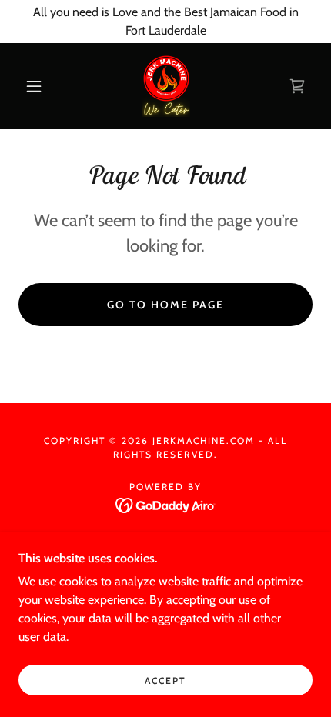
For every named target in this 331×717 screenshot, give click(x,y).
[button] (33, 86)
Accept (165, 680)
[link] (166, 86)
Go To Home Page (165, 305)
